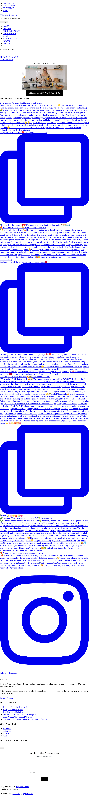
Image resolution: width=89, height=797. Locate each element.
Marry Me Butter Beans (13, 709)
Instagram (9, 6)
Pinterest (8, 8)
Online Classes (11, 31)
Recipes (7, 28)
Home (6, 26)
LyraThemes (28, 793)
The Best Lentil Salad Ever (14, 712)
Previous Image (9, 57)
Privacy (10, 698)
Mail (5, 10)
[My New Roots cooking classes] (44, 77)
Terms (2, 698)
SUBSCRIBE (44, 779)
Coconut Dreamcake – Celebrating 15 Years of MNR (25, 719)
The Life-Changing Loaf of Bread (17, 707)
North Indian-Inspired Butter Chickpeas (19, 714)
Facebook (8, 3)
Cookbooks (9, 33)
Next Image (6, 59)
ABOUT (6, 41)
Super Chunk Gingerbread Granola (17, 717)
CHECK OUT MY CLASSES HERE (44, 93)
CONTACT (8, 43)
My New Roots (22, 786)
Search (2, 747)
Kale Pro (16, 793)
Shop (5, 36)
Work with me (11, 38)
